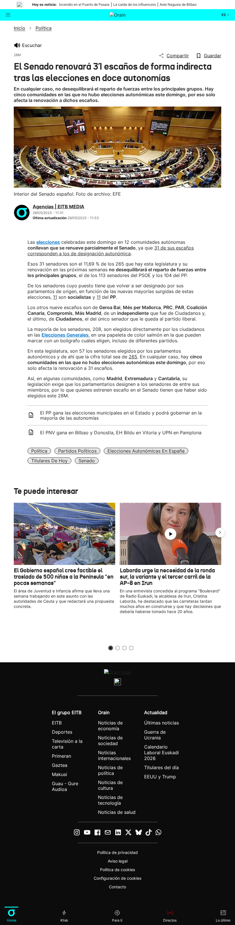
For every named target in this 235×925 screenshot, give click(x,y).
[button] (220, 532)
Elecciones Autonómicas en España (146, 451)
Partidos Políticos (77, 451)
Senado (87, 461)
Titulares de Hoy (49, 461)
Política (39, 451)
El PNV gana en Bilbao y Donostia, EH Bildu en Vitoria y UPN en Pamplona (120, 432)
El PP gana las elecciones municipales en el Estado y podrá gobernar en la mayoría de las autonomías (121, 415)
